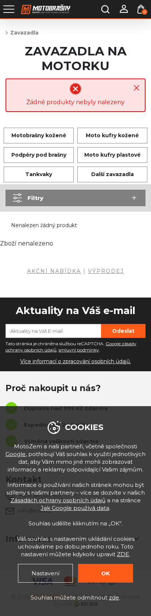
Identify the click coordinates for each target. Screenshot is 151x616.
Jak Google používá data (75, 507)
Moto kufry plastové (112, 155)
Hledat (105, 9)
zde (114, 597)
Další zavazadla (112, 174)
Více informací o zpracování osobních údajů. (75, 361)
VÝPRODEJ (106, 271)
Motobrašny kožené (38, 135)
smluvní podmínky (79, 350)
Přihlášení (123, 9)
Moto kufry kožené (112, 135)
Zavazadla (24, 32)
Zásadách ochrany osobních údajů (58, 500)
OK (105, 573)
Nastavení (45, 573)
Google (15, 454)
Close (136, 88)
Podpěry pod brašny (38, 155)
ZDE (123, 554)
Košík (145, 12)
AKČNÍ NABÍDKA (54, 271)
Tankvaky (38, 174)
